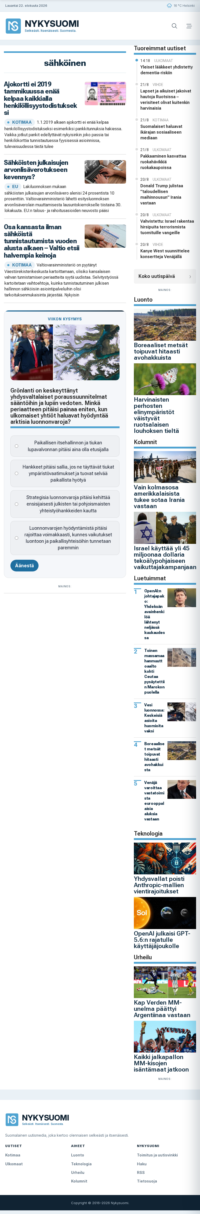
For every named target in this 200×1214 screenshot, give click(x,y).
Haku (142, 1164)
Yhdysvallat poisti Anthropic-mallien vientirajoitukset (159, 885)
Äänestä (24, 565)
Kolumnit (79, 1181)
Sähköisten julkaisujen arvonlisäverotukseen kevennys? (36, 170)
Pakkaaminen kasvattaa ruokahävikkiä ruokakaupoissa (163, 162)
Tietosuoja (147, 1181)
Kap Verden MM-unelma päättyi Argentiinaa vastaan (162, 1009)
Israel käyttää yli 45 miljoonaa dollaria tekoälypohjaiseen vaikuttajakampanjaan (165, 558)
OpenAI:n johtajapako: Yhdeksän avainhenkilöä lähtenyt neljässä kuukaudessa (154, 614)
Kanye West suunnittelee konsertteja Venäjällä (165, 253)
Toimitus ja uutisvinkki (157, 1155)
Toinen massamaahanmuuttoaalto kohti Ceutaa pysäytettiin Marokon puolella (154, 671)
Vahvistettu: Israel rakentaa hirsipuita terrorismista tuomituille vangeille (167, 227)
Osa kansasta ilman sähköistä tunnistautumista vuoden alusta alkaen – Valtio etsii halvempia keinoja (41, 241)
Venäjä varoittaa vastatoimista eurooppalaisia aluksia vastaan (154, 800)
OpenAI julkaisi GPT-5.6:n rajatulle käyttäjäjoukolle (162, 940)
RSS (141, 1172)
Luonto (77, 1155)
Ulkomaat (14, 1164)
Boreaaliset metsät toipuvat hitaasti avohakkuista (161, 351)
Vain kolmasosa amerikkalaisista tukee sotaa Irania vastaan (159, 497)
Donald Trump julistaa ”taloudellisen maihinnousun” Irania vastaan (161, 194)
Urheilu (77, 1172)
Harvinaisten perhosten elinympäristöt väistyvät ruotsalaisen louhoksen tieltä (156, 415)
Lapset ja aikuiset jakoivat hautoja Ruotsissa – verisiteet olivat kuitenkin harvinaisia (165, 100)
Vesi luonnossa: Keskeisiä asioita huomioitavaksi (154, 717)
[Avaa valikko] (189, 26)
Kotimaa (12, 1155)
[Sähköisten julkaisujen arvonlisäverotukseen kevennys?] (105, 171)
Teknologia (81, 1164)
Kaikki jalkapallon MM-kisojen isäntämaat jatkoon (161, 1063)
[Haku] (174, 26)
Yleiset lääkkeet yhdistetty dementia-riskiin (166, 70)
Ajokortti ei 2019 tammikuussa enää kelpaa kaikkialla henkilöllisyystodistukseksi (40, 98)
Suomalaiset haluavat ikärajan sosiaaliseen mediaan (161, 132)
